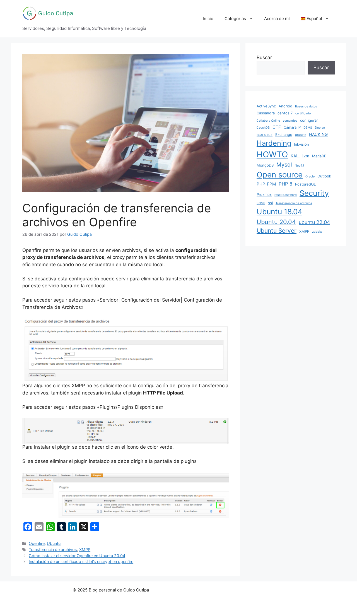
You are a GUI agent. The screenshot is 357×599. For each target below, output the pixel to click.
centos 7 (285, 113)
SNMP (261, 203)
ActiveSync (266, 106)
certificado (303, 113)
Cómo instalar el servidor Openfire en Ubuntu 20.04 (77, 555)
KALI (295, 155)
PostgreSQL (305, 184)
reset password (285, 195)
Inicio (208, 18)
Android (285, 106)
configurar (309, 120)
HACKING (318, 134)
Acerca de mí (277, 18)
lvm (305, 155)
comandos (290, 120)
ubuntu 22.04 (314, 222)
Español (313, 18)
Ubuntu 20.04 (276, 221)
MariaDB (319, 156)
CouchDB (263, 127)
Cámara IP (292, 127)
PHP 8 (285, 184)
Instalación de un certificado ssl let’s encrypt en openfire (81, 561)
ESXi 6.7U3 (264, 135)
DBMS (307, 127)
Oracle (310, 176)
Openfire (37, 543)
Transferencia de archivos (53, 549)
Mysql (284, 164)
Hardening (274, 143)
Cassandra (266, 113)
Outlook (324, 176)
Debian (320, 127)
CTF (276, 127)
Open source (280, 174)
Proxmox (264, 194)
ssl (270, 203)
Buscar (264, 57)
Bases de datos (306, 106)
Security (314, 193)
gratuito (300, 135)
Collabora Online (268, 120)
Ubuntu (54, 543)
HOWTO (272, 154)
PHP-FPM (266, 184)
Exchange (283, 134)
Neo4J (299, 165)
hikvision (301, 144)
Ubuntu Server (276, 230)
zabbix (317, 232)
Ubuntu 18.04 (279, 211)
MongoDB (265, 165)
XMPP (84, 549)
